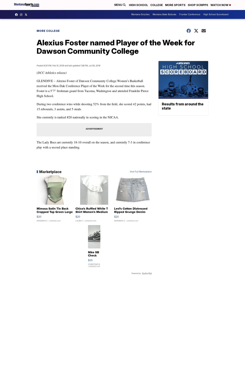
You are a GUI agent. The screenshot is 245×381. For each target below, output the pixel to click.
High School (138, 5)
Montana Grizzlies (140, 14)
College (156, 5)
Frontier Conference (189, 14)
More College (48, 31)
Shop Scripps (198, 5)
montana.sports (22, 14)
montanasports (17, 14)
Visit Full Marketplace (141, 172)
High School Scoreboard (215, 14)
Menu (118, 5)
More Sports (175, 5)
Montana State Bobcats (164, 14)
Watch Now (219, 5)
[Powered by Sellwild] (147, 273)
